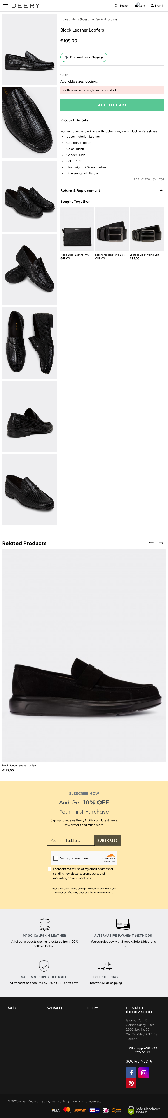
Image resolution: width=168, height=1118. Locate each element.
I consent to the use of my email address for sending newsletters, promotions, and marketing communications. (83, 873)
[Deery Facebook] (131, 1072)
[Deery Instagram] (143, 1072)
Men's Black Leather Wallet (76, 254)
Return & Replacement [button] (80, 190)
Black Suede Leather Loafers (19, 765)
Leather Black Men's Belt (110, 254)
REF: (137, 179)
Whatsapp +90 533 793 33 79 (143, 1050)
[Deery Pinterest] (131, 1083)
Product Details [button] (74, 120)
